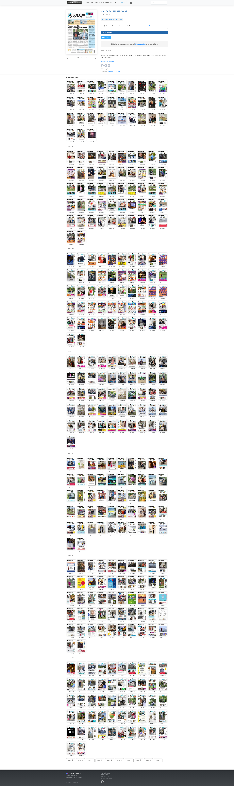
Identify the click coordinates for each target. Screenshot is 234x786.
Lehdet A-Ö (99, 3)
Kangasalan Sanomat (107, 61)
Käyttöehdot (105, 773)
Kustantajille (105, 776)
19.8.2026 (147, 26)
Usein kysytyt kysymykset (75, 777)
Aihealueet (109, 3)
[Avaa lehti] (71, 86)
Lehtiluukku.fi (75, 773)
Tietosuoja (104, 775)
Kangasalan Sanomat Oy (114, 71)
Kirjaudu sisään (140, 44)
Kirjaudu (123, 2)
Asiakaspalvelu (71, 775)
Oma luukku (89, 3)
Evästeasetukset (106, 778)
